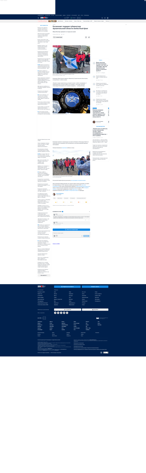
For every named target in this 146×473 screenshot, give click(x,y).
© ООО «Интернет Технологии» (56, 352)
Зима (70, 291)
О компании (40, 295)
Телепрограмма (58, 15)
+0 (85, 226)
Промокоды (86, 15)
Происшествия (85, 297)
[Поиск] (102, 18)
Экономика (97, 299)
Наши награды (41, 297)
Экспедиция (72, 198)
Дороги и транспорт (58, 299)
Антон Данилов (60, 193)
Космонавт (66, 198)
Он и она (84, 291)
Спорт (96, 291)
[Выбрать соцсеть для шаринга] (89, 37)
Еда (55, 301)
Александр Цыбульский (81, 198)
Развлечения (84, 301)
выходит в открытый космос (71, 190)
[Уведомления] (105, 18)
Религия (83, 302)
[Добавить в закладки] (86, 37)
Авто (55, 291)
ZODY (79, 15)
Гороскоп (68, 15)
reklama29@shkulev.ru (92, 339)
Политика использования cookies (79, 344)
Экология (97, 297)
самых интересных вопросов (82, 186)
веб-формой (57, 350)
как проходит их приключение (78, 180)
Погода (52, 15)
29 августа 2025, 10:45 (56, 34)
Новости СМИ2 (56, 243)
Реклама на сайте (41, 291)
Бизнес (55, 293)
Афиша (64, 15)
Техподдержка (40, 301)
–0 (88, 226)
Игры (82, 15)
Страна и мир (97, 295)
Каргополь (74, 189)
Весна (55, 295)
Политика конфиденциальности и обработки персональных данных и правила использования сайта (90, 349)
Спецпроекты (97, 301)
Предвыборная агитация (43, 302)
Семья (83, 304)
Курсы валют (74, 15)
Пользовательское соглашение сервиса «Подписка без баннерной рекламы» (86, 347)
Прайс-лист (40, 293)
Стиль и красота (98, 293)
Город (55, 297)
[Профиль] (107, 18)
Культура (71, 295)
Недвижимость (41, 15)
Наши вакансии (41, 299)
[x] (67, 313)
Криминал (71, 293)
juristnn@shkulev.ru (64, 349)
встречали (64, 147)
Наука (70, 301)
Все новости (44, 25)
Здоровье (56, 304)
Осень (83, 293)
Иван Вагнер (60, 198)
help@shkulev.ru (45, 350)
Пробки (73, 17)
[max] (64, 313)
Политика (84, 295)
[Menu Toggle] (38, 18)
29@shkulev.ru (50, 348)
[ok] (61, 313)
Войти (57, 236)
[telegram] (55, 313)
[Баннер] (52, 21)
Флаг (54, 198)
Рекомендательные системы (78, 346)
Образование (71, 304)
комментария (58, 37)
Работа (83, 299)
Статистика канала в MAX (43, 304)
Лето (70, 297)
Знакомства (47, 15)
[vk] (58, 313)
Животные (56, 302)
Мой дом (71, 299)
